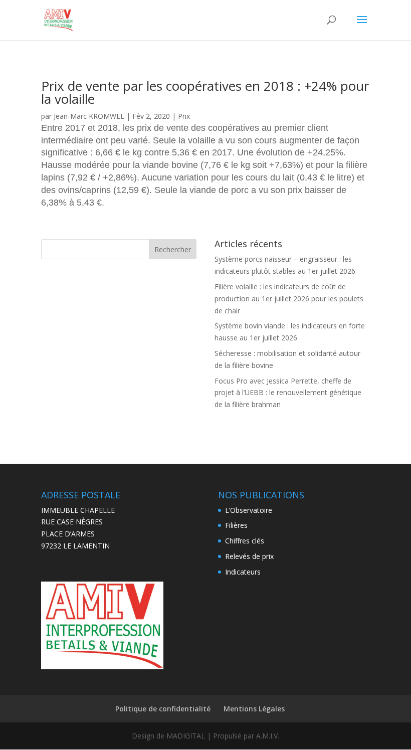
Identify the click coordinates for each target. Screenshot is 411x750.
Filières (236, 525)
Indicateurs (243, 572)
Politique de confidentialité (163, 708)
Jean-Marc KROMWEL (89, 116)
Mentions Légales (254, 708)
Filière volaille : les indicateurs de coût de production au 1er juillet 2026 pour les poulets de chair (289, 298)
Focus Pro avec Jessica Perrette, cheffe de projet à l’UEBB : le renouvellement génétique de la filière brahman (288, 393)
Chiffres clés (244, 540)
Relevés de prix (249, 556)
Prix (184, 116)
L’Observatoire (248, 510)
